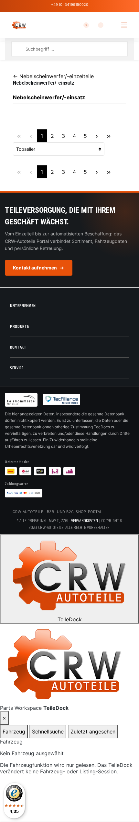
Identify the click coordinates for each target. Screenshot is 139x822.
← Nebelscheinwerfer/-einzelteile (53, 76)
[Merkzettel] (96, 25)
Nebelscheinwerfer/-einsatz (49, 97)
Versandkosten (84, 520)
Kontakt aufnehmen (38, 267)
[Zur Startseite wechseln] (19, 25)
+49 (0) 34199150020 (69, 4)
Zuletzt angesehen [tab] (92, 731)
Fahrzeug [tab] (14, 731)
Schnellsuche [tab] (48, 731)
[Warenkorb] (111, 25)
